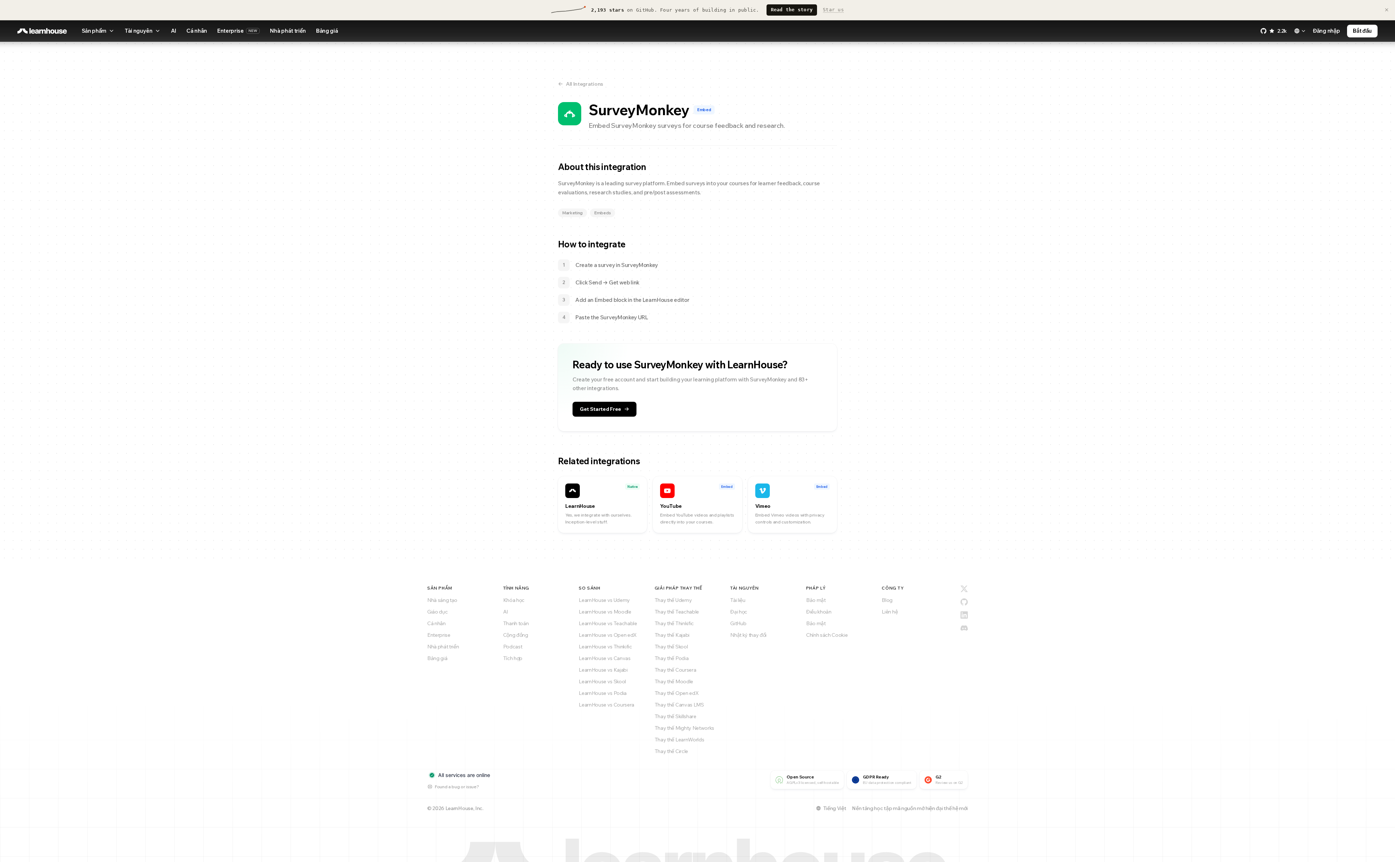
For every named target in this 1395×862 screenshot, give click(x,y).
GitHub (738, 623)
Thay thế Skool (671, 646)
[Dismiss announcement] (1386, 10)
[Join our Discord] (964, 628)
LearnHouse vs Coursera (606, 704)
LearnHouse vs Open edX (608, 635)
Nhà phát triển (288, 30)
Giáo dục (437, 611)
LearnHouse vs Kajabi (603, 670)
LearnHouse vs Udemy (604, 600)
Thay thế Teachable (677, 611)
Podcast (512, 646)
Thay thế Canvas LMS (679, 704)
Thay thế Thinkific (674, 623)
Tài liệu (737, 600)
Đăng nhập (1326, 30)
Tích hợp (512, 658)
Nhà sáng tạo (442, 600)
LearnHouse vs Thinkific (605, 646)
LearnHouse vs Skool (602, 681)
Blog (887, 600)
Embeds (602, 212)
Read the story (792, 9)
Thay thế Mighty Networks (684, 728)
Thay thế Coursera (675, 670)
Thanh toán (516, 623)
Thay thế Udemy (673, 600)
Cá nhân (196, 30)
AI (173, 30)
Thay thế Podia (672, 658)
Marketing (572, 212)
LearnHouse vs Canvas (605, 658)
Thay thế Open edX (677, 693)
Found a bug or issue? (457, 786)
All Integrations (584, 84)
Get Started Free (600, 409)
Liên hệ (890, 611)
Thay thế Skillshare (675, 716)
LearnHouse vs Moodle (605, 611)
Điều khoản (819, 611)
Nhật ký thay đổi (748, 635)
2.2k (1282, 31)
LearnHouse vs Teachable (608, 623)
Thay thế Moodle (674, 681)
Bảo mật (816, 600)
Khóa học (514, 600)
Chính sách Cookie (827, 635)
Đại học (738, 611)
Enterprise (237, 30)
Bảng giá (327, 30)
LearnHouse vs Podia (603, 693)
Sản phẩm (94, 30)
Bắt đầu (1362, 30)
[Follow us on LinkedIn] (964, 615)
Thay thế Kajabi (672, 635)
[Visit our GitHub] (964, 602)
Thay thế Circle (671, 751)
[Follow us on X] (964, 588)
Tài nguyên (139, 30)
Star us (833, 9)
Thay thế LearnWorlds (679, 739)
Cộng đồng (515, 635)
